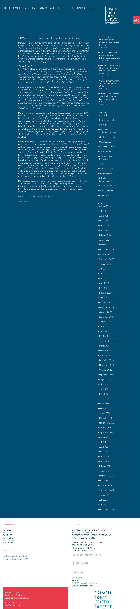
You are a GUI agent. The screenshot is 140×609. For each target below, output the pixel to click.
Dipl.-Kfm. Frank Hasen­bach (15, 556)
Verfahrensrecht (106, 168)
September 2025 (106, 259)
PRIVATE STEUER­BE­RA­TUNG (85, 532)
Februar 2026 (105, 235)
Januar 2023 (105, 413)
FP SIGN (76, 580)
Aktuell (102, 163)
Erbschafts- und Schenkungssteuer (107, 179)
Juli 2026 (103, 211)
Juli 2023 (103, 384)
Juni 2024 (103, 331)
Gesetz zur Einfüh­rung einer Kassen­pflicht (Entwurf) (109, 83)
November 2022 (106, 422)
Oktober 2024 (105, 312)
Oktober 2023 (105, 370)
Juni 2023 (103, 389)
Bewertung (104, 195)
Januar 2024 (105, 355)
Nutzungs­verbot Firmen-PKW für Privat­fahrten (109, 42)
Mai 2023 (103, 394)
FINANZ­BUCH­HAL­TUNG (83, 548)
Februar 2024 (105, 350)
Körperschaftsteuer (107, 185)
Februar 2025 (105, 292)
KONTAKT (8, 543)
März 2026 (104, 230)
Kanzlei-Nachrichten (108, 120)
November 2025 (106, 249)
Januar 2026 (105, 240)
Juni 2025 (103, 273)
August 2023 (105, 379)
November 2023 (106, 365)
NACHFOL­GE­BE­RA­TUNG (83, 537)
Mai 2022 (103, 451)
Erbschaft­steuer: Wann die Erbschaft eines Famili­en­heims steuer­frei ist (109, 97)
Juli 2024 (103, 326)
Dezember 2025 (106, 244)
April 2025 (104, 283)
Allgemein (103, 115)
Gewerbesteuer (106, 173)
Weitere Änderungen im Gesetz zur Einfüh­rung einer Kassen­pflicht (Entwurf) (109, 69)
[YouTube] (77, 563)
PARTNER (7, 535)
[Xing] (86, 563)
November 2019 (106, 509)
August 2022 (105, 437)
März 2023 (104, 403)
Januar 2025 (105, 297)
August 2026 (105, 206)
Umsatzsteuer (105, 142)
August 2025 (105, 264)
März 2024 (104, 345)
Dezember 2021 (106, 475)
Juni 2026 (103, 215)
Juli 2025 (103, 268)
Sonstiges (103, 124)
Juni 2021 (103, 504)
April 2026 (104, 225)
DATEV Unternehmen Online (85, 583)
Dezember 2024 (106, 302)
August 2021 (105, 495)
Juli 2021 (103, 499)
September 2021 (106, 490)
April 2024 (104, 341)
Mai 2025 (103, 278)
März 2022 (104, 461)
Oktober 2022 (105, 427)
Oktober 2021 (105, 485)
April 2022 (104, 456)
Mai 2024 (103, 336)
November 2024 (106, 307)
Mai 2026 (103, 220)
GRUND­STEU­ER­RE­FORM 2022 (86, 555)
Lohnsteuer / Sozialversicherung (107, 130)
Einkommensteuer (107, 146)
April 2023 (104, 398)
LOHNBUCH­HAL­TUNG (82, 550)
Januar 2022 (105, 471)
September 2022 (106, 432)
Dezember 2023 (106, 360)
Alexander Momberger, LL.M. (15, 559)
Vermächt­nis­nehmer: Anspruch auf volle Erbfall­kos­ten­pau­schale (109, 55)
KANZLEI (7, 529)
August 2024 (105, 321)
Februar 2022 (105, 466)
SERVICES (7, 532)
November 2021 (106, 480)
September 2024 (106, 317)
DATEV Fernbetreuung (82, 585)
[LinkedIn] (82, 563)
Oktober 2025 (105, 254)
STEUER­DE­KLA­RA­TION (83, 545)
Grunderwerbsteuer (108, 190)
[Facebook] (73, 563)
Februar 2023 (105, 408)
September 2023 (106, 374)
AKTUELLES (8, 540)
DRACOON (77, 577)
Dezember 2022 (106, 418)
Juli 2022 (103, 442)
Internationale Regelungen (105, 157)
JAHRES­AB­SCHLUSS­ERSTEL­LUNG (87, 542)
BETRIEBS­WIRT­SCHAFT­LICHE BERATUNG (92, 535)
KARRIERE (8, 537)
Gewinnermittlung (107, 137)
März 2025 (104, 288)
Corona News (105, 151)
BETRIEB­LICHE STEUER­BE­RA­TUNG (88, 529)
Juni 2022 (103, 447)
